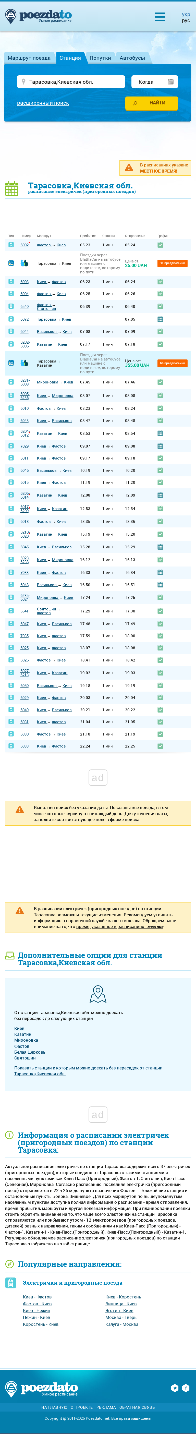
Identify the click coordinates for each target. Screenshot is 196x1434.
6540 (24, 306)
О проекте (82, 1407)
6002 (24, 244)
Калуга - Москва (121, 1324)
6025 (24, 647)
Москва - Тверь (121, 1317)
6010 (24, 408)
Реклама (106, 1407)
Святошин (46, 308)
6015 (24, 482)
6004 (24, 293)
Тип (11, 236)
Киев (61, 244)
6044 (24, 331)
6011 (24, 458)
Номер (25, 236)
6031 (24, 721)
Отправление (135, 236)
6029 (24, 697)
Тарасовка (47, 319)
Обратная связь (137, 1407)
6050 (24, 685)
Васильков (47, 331)
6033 (24, 746)
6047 (24, 623)
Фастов (44, 244)
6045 (24, 546)
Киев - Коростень (123, 1297)
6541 (24, 610)
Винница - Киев (121, 1304)
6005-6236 (25, 395)
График (162, 236)
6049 (24, 709)
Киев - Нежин (36, 1310)
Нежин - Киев (36, 1317)
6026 (24, 659)
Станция (70, 57)
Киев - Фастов (37, 1297)
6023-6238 (25, 559)
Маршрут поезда (29, 57)
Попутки (100, 57)
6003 (24, 281)
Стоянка (108, 236)
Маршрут (44, 236)
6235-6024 (25, 597)
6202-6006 (25, 344)
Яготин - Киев (119, 1310)
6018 (24, 521)
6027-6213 (25, 672)
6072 (24, 319)
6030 (24, 734)
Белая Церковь (29, 1052)
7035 (24, 635)
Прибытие (88, 236)
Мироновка (48, 381)
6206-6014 (25, 495)
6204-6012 (25, 433)
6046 (24, 470)
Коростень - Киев (41, 1324)
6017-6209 (25, 508)
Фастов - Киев (37, 1304)
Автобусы (132, 57)
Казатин (45, 344)
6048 (24, 584)
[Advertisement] (98, 140)
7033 (24, 572)
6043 (24, 420)
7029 (24, 446)
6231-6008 (25, 382)
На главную (54, 1407)
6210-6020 (25, 533)
